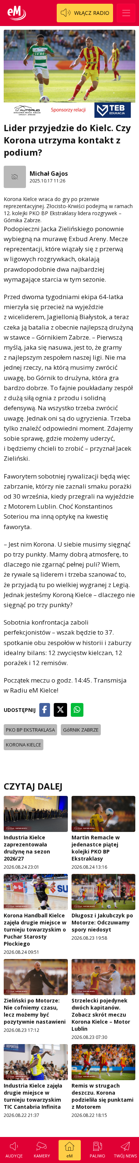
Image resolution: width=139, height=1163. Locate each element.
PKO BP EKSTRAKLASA (30, 729)
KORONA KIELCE (23, 744)
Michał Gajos (49, 173)
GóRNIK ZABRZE (81, 729)
